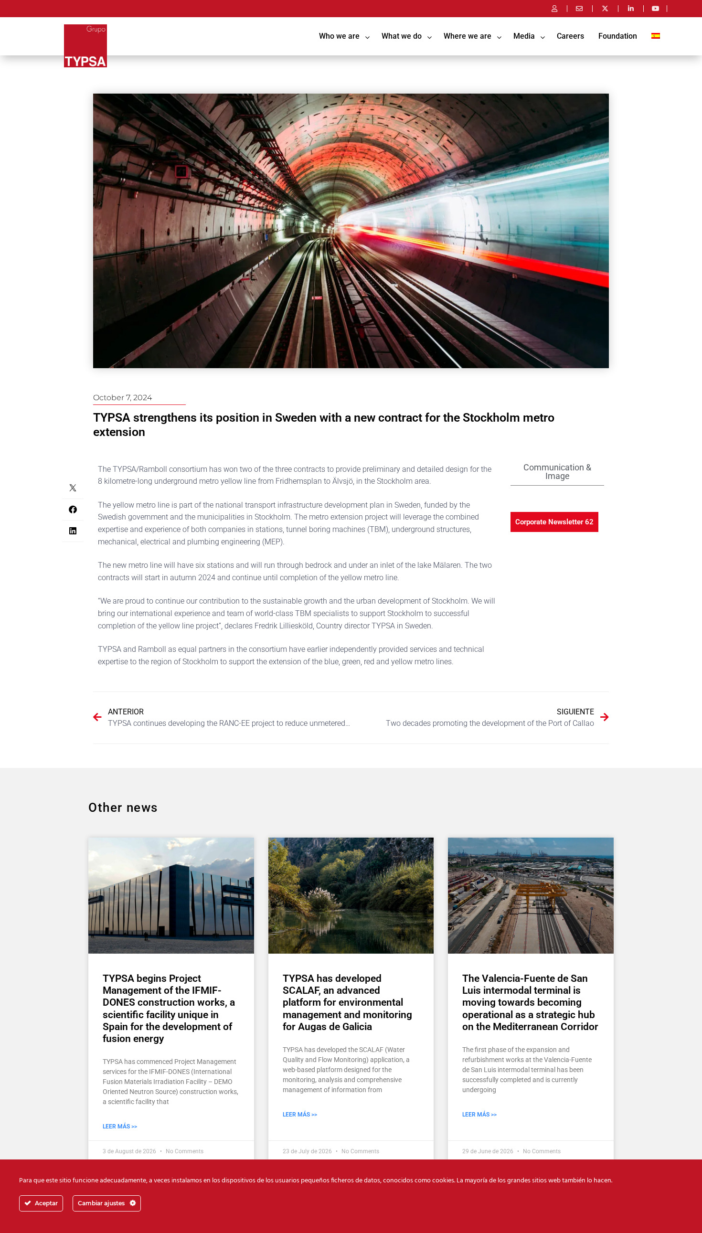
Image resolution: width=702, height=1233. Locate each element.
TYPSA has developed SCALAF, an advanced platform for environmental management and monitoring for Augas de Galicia (347, 1002)
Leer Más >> (120, 1126)
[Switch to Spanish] (655, 36)
